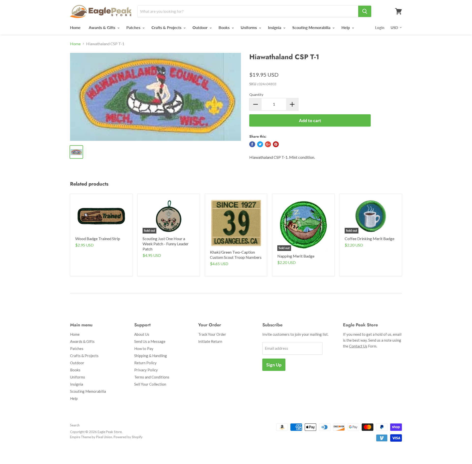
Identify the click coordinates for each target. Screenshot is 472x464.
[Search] (364, 11)
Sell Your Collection (150, 384)
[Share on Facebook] (252, 144)
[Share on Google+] (268, 144)
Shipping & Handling (150, 355)
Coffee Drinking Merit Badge (369, 238)
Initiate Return (210, 341)
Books (225, 27)
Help (346, 27)
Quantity (256, 94)
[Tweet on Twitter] (260, 144)
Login (379, 27)
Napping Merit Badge (295, 256)
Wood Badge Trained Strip (97, 238)
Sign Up (273, 364)
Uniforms (249, 27)
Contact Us (358, 346)
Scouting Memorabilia (311, 27)
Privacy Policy (146, 370)
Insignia (275, 27)
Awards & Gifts (102, 27)
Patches (133, 27)
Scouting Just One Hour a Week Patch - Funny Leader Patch (166, 243)
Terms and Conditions (151, 377)
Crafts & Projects (166, 27)
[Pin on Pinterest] (276, 144)
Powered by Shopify (128, 437)
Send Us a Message (149, 341)
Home (75, 27)
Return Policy (145, 363)
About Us (141, 334)
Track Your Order (212, 334)
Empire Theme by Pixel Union (91, 437)
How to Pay (143, 348)
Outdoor (200, 27)
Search (75, 425)
